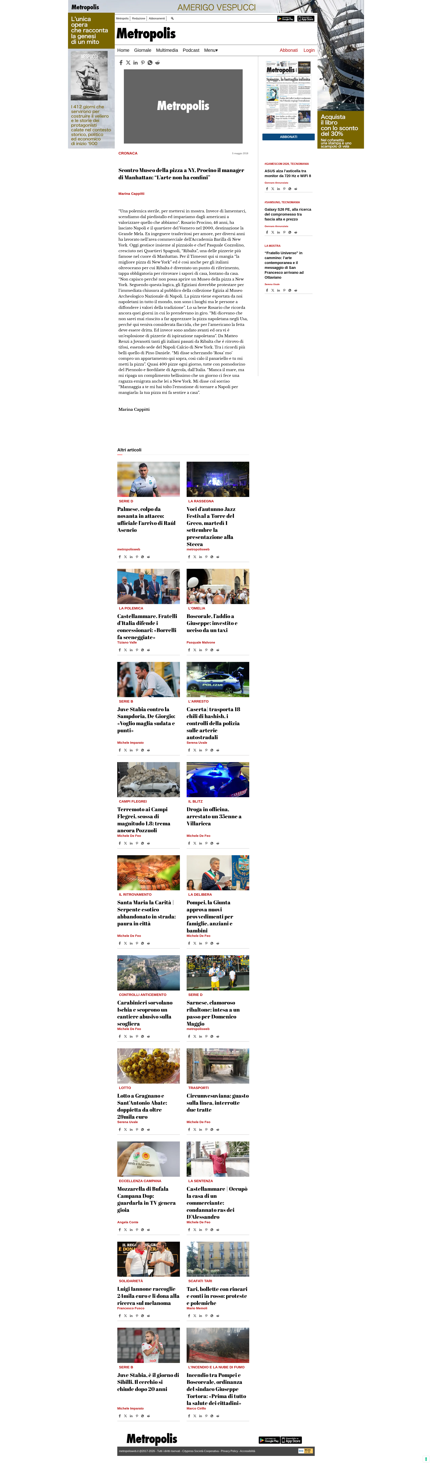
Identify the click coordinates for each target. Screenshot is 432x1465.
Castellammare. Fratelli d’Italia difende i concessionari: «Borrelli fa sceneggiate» (147, 626)
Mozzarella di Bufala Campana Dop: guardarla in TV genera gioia (146, 1199)
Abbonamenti (157, 18)
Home (123, 50)
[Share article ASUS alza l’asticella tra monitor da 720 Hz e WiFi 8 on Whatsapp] (290, 188)
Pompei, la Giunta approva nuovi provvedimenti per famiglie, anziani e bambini (210, 916)
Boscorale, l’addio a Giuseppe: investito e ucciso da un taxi (212, 623)
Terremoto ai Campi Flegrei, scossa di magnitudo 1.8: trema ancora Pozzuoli (143, 819)
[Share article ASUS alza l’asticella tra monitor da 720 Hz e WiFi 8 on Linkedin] (279, 188)
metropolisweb (128, 549)
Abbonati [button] (288, 137)
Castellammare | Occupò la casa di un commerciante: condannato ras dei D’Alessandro (217, 1202)
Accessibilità (247, 1451)
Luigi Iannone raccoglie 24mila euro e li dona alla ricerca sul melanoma (148, 1295)
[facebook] (121, 62)
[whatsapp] (150, 62)
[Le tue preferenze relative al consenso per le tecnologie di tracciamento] (426, 1459)
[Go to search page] (172, 18)
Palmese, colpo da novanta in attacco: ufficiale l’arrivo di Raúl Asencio (146, 519)
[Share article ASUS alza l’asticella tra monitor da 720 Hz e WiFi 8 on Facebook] (267, 188)
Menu (209, 50)
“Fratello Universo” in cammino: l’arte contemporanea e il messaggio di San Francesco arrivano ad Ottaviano (284, 265)
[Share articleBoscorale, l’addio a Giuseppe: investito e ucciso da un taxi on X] (195, 650)
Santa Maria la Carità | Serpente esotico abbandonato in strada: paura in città (146, 913)
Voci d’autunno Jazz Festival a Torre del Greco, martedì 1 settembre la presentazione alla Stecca (211, 526)
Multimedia (167, 50)
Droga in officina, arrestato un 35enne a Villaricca (214, 816)
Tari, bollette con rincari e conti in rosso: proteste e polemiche (217, 1295)
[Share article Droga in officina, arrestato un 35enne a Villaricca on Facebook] (189, 843)
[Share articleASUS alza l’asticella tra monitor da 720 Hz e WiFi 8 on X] (273, 188)
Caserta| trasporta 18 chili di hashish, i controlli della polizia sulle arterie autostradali (213, 723)
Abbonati (289, 50)
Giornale (142, 50)
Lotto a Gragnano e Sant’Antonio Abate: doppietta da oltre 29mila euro (142, 1106)
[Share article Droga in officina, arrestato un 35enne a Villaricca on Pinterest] (207, 843)
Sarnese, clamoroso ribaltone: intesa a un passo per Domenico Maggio (213, 1013)
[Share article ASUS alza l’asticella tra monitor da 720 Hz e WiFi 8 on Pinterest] (285, 188)
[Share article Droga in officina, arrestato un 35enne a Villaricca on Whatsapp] (212, 843)
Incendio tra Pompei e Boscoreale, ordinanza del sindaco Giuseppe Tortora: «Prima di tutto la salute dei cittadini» (216, 1388)
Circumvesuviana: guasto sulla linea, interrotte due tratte (218, 1102)
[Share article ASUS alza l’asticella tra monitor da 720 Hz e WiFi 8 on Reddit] (296, 188)
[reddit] (157, 62)
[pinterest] (142, 62)
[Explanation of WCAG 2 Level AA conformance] (305, 1452)
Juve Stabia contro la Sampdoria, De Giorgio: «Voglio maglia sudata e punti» (146, 719)
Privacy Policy (229, 1451)
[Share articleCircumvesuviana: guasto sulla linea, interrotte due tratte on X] (195, 1129)
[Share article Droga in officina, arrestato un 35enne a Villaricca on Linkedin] (201, 843)
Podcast (191, 50)
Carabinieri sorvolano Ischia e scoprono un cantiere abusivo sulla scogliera (144, 1013)
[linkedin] (135, 62)
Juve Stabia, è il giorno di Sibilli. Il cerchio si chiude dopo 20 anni (148, 1381)
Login (309, 50)
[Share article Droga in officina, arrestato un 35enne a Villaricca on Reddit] (218, 843)
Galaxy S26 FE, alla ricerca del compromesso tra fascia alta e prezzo (288, 214)
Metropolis (122, 18)
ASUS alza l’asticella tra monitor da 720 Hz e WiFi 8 (288, 173)
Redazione (138, 18)
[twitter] (128, 62)
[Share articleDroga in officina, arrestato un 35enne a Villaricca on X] (195, 843)
